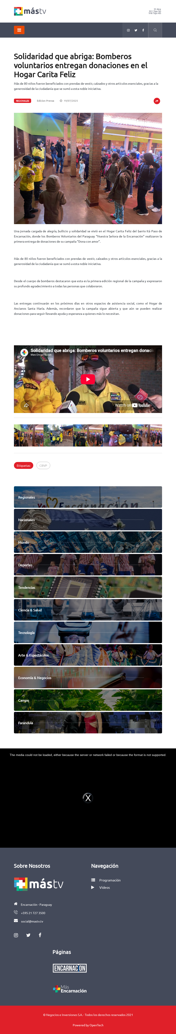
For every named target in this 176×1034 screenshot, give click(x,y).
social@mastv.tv (32, 921)
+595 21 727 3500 (33, 913)
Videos (104, 887)
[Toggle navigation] (19, 30)
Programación (110, 880)
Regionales (22, 100)
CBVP (43, 465)
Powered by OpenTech (88, 1025)
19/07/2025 (70, 100)
